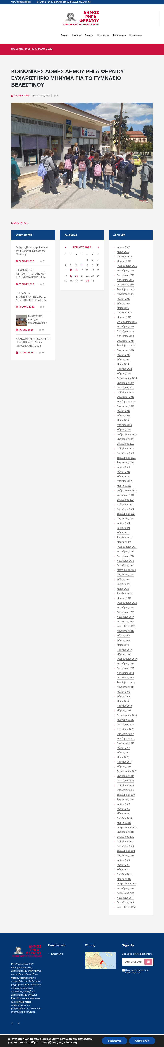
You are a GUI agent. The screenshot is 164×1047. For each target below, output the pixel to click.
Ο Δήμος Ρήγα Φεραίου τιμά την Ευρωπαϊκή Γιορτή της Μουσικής (32, 251)
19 (71, 276)
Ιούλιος (123, 299)
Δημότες (89, 35)
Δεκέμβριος (125, 275)
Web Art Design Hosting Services (114, 1037)
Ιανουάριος (125, 271)
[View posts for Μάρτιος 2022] (65, 247)
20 (76, 276)
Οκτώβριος (125, 285)
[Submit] (148, 962)
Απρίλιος (82, 247)
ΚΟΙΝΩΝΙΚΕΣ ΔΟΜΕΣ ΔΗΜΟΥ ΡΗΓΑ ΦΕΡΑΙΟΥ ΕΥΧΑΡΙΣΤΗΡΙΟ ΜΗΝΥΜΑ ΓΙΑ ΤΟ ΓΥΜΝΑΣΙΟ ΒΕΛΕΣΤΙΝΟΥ (67, 78)
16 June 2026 (26, 261)
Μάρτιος (124, 261)
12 (71, 270)
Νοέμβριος (125, 280)
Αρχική (64, 35)
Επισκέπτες (103, 35)
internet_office (43, 96)
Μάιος (123, 252)
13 (76, 270)
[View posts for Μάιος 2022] (98, 247)
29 (87, 281)
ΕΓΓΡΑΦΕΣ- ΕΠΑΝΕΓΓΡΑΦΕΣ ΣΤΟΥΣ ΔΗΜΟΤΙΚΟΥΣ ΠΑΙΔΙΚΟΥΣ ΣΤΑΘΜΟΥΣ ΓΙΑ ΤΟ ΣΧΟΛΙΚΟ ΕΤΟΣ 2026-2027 (32, 300)
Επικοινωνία (135, 35)
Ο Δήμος (76, 35)
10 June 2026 (26, 307)
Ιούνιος (123, 247)
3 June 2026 (26, 352)
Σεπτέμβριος (126, 290)
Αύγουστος (125, 294)
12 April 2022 (22, 96)
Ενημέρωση (119, 35)
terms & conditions (133, 972)
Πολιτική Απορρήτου (85, 1037)
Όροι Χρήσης (67, 1037)
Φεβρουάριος (127, 266)
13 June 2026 (26, 284)
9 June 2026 (26, 330)
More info (18, 222)
